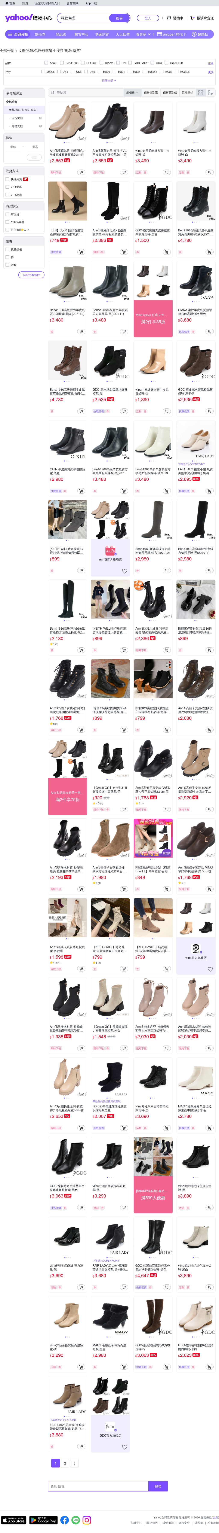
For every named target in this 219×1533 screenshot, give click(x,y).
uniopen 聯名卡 (174, 34)
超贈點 (203, 34)
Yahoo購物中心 (28, 18)
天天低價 (123, 34)
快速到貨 (102, 34)
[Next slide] (84, 121)
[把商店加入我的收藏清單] (124, 571)
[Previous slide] (51, 121)
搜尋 (158, 1486)
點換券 (40, 34)
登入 (148, 18)
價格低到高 (151, 92)
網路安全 (184, 1523)
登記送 (61, 34)
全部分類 (11, 102)
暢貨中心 (81, 34)
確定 (34, 157)
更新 (215, 1517)
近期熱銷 (187, 92)
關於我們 (152, 1523)
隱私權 (199, 1523)
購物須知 (168, 1523)
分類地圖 (213, 1523)
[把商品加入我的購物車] (81, 172)
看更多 (141, 34)
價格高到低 (170, 92)
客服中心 (136, 1523)
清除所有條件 (31, 275)
